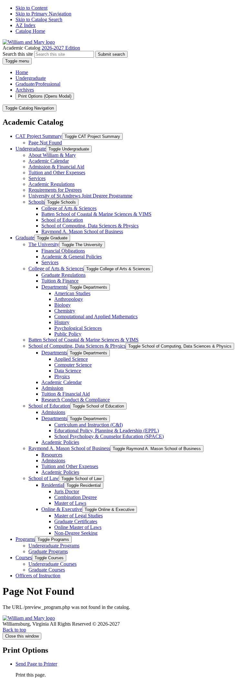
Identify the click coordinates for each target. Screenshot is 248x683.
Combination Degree (75, 497)
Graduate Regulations (63, 275)
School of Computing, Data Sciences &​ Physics (90, 225)
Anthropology (68, 299)
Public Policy (67, 334)
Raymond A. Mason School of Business (82, 231)
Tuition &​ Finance (59, 281)
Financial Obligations (63, 251)
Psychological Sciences (78, 328)
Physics (62, 376)
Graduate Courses (46, 569)
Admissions (53, 412)
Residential (52, 485)
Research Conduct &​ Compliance (75, 399)
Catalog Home (30, 31)
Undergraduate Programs (53, 545)
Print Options (44, 96)
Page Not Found (45, 142)
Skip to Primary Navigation (43, 13)
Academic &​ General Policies (71, 256)
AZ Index (26, 25)
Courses (24, 557)
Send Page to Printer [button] (36, 664)
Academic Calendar (48, 161)
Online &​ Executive (61, 509)
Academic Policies (60, 442)
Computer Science (73, 365)
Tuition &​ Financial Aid (65, 394)
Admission (52, 388)
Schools (36, 202)
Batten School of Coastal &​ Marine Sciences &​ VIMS (96, 214)
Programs (25, 539)
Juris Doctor (66, 491)
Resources (51, 454)
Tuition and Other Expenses (56, 172)
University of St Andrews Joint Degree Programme (80, 195)
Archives (25, 89)
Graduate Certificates (75, 521)
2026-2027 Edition (61, 48)
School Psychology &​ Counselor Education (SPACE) (109, 436)
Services (37, 178)
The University (43, 244)
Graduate (25, 237)
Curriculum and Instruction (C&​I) (88, 425)
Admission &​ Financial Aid (56, 166)
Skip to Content (31, 8)
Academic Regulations (51, 184)
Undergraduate (31, 78)
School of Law (43, 478)
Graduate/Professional (38, 84)
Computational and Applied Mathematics (96, 316)
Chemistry (64, 310)
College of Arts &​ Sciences (69, 208)
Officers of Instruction (38, 575)
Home (22, 72)
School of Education (62, 220)
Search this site (18, 54)
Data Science (67, 370)
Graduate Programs (48, 551)
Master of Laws (70, 503)
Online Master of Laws (77, 527)
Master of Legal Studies (78, 515)
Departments (54, 287)
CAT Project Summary (39, 136)
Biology (62, 305)
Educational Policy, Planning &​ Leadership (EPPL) (106, 430)
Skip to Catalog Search (39, 19)
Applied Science (71, 359)
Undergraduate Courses (52, 564)
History (61, 322)
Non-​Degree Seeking (76, 533)
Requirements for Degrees (55, 190)
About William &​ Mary (52, 155)
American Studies (72, 293)
